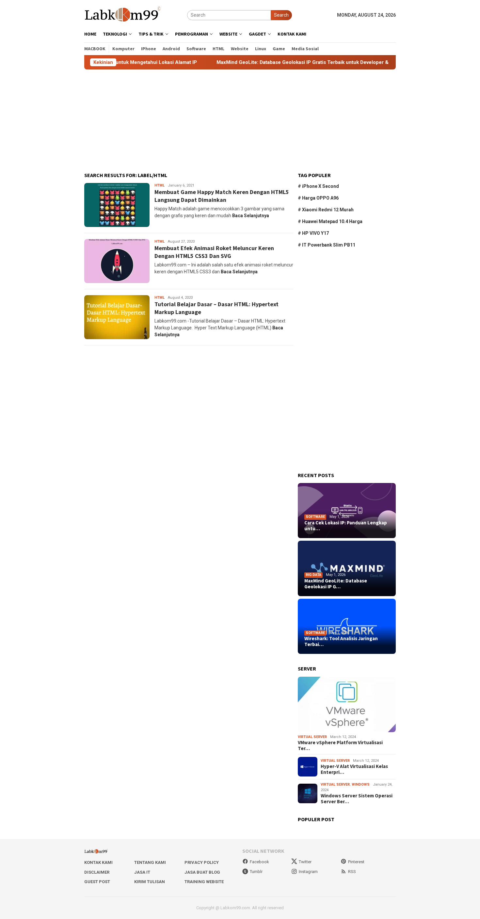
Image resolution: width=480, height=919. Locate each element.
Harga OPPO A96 (320, 198)
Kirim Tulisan (149, 881)
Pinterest (356, 861)
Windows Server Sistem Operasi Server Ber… (356, 799)
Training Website (204, 881)
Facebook (259, 861)
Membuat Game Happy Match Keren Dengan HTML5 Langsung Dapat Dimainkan (221, 195)
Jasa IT (142, 872)
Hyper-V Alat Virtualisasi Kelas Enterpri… (354, 769)
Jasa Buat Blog (202, 872)
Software (315, 517)
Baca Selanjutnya (250, 215)
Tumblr (256, 871)
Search (281, 15)
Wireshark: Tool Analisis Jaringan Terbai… (341, 641)
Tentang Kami (150, 862)
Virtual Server (312, 737)
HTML (159, 185)
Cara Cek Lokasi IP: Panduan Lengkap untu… (345, 526)
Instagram (308, 871)
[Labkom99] (123, 14)
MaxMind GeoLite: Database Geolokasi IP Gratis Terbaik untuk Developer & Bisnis (288, 62)
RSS (352, 871)
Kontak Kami (98, 862)
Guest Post (97, 881)
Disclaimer (96, 872)
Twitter (305, 861)
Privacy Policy (201, 862)
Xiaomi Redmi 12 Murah (328, 209)
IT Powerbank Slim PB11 (328, 245)
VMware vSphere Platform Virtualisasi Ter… (340, 745)
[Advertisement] (240, 121)
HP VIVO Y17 (315, 233)
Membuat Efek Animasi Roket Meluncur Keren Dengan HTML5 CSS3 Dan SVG (214, 251)
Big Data (313, 575)
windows (361, 784)
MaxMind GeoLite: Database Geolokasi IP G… (335, 584)
